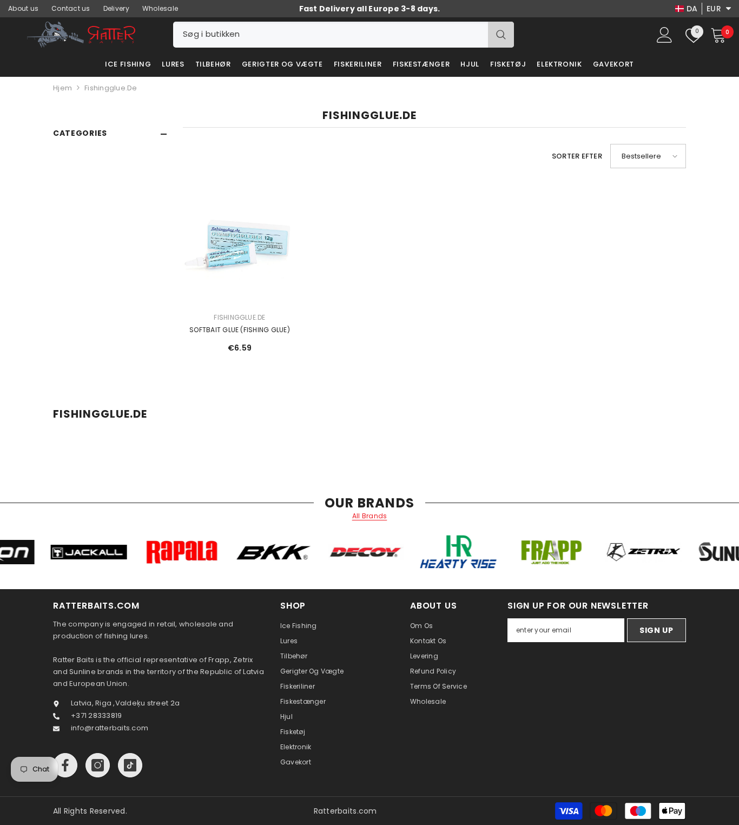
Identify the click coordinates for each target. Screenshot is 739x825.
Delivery (116, 8)
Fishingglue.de (110, 88)
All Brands (369, 516)
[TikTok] (130, 765)
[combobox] (330, 35)
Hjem (62, 88)
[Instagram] (97, 765)
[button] (648, 156)
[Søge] (343, 35)
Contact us (70, 8)
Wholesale (160, 8)
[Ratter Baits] (109, 552)
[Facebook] (65, 765)
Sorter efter (577, 156)
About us (23, 8)
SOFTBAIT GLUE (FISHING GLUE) (239, 329)
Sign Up (656, 630)
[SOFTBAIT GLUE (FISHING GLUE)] (239, 243)
